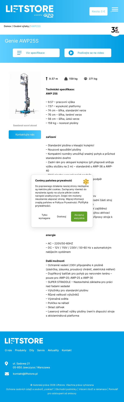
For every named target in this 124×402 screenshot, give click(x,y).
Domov (7, 26)
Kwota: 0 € (98, 11)
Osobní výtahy (21, 26)
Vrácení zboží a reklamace (93, 389)
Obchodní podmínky (66, 389)
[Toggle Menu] (115, 9)
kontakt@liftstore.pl (25, 373)
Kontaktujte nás (25, 134)
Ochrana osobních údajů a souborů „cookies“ (29, 389)
